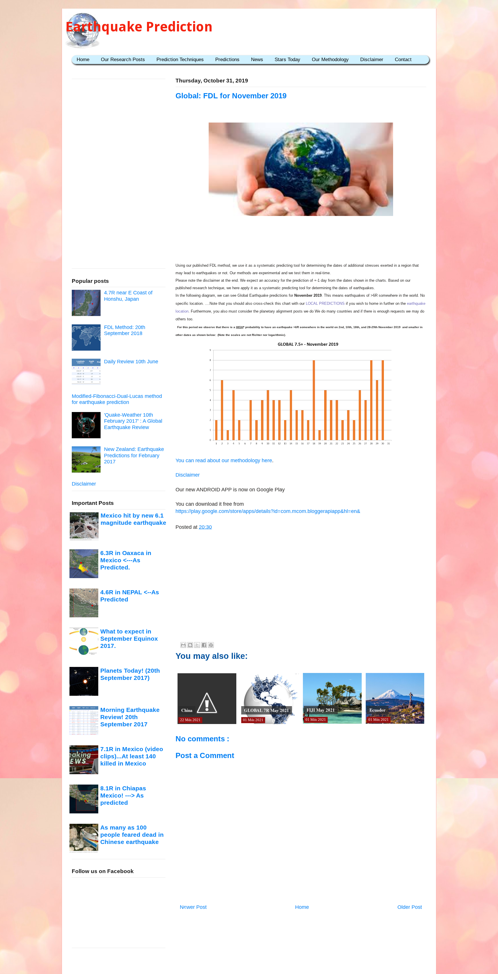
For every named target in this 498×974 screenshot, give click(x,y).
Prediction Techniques (180, 59)
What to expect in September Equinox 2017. (129, 638)
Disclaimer (371, 59)
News (257, 59)
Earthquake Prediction (139, 27)
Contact (403, 59)
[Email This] (183, 645)
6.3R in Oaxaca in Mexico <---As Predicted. (125, 560)
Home (83, 59)
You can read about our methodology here (224, 460)
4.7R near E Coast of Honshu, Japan (128, 296)
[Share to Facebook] (204, 645)
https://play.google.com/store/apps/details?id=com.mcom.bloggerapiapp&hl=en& (268, 511)
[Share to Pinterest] (211, 645)
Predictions (227, 59)
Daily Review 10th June (131, 361)
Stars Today (287, 59)
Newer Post (193, 907)
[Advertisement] (301, 236)
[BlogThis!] (190, 645)
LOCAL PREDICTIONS (325, 303)
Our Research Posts (123, 59)
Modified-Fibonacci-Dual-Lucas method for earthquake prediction (117, 399)
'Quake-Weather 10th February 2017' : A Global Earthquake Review (133, 421)
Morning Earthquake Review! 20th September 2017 (130, 717)
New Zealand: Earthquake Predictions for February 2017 (134, 455)
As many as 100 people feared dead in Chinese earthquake (132, 834)
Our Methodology (330, 59)
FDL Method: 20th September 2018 (124, 330)
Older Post (409, 907)
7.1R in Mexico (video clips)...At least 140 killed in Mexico (131, 756)
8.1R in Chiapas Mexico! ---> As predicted (123, 795)
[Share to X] (197, 645)
